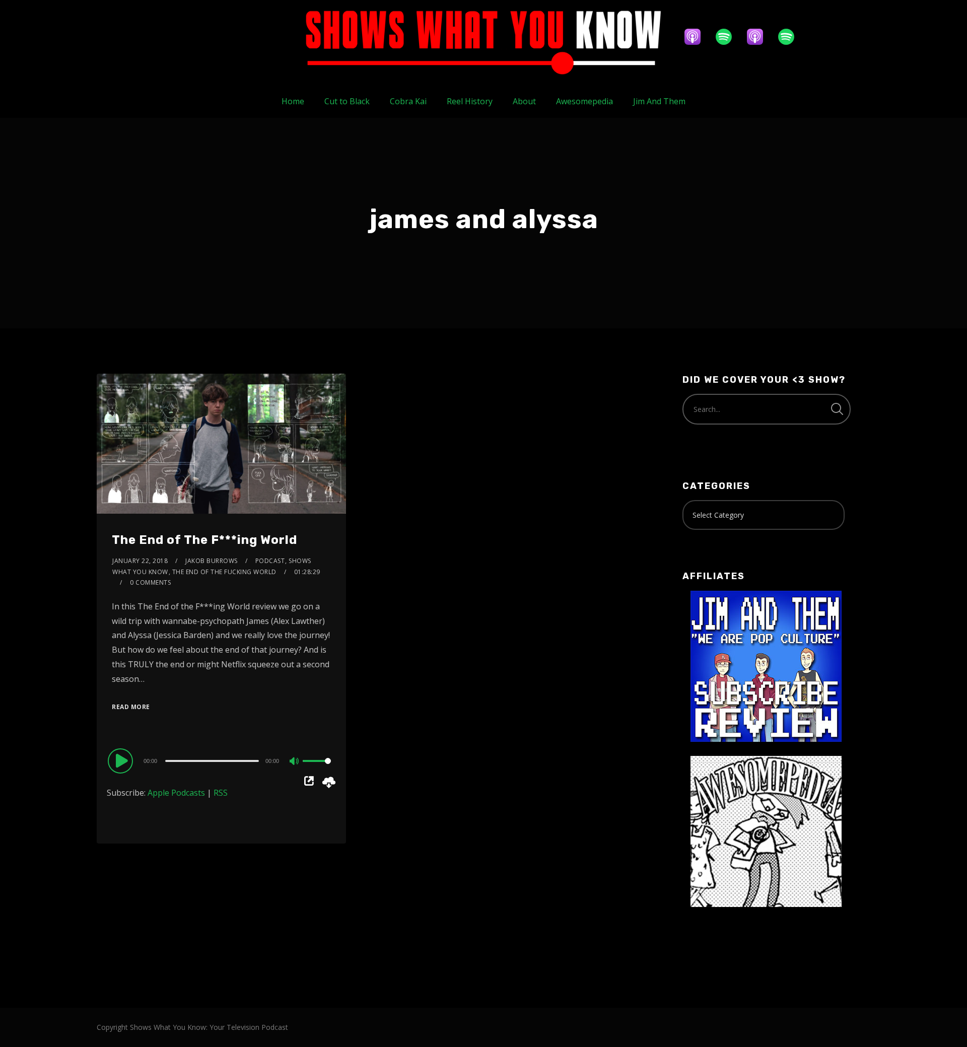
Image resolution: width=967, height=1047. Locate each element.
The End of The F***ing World (204, 540)
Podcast (270, 560)
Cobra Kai (408, 101)
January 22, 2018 (140, 560)
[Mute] (295, 762)
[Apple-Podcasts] (697, 37)
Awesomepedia (584, 101)
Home (293, 101)
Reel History (470, 101)
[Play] (122, 760)
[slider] (317, 769)
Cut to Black (347, 101)
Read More (131, 707)
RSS (221, 792)
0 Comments (150, 582)
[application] (221, 760)
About (524, 101)
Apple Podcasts (176, 792)
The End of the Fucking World (224, 572)
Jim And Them (659, 101)
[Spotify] (728, 37)
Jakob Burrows (211, 560)
